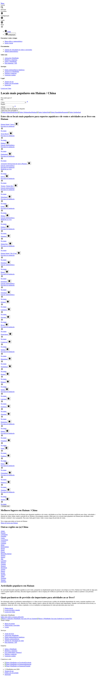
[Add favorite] (16, 124)
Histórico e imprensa (11, 60)
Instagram (28, 664)
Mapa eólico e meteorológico (13, 41)
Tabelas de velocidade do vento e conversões (18, 50)
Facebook (28, 662)
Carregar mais (5, 506)
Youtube (27, 666)
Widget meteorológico (11, 51)
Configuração (11, 34)
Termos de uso (9, 81)
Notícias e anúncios (11, 73)
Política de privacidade (11, 83)
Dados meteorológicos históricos (14, 70)
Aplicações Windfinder (12, 58)
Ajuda (9, 31)
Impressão (8, 85)
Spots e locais (9, 43)
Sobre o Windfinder (11, 61)
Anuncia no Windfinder (12, 71)
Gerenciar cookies (10, 75)
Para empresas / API (11, 63)
